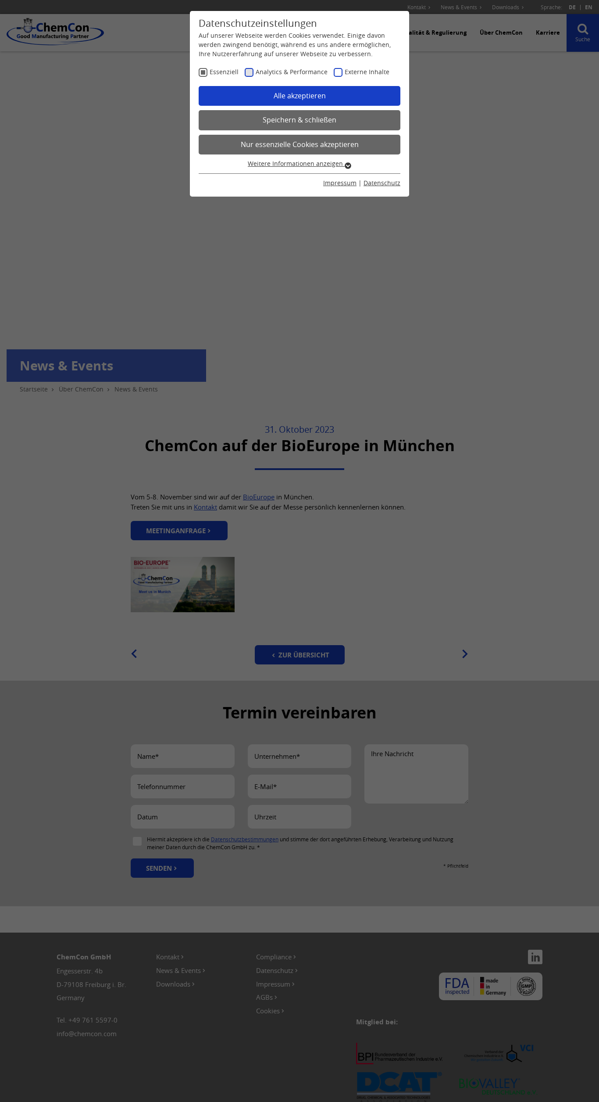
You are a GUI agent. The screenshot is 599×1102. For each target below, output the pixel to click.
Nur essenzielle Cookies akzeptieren (300, 144)
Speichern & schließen (299, 120)
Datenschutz (382, 183)
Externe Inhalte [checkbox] (367, 72)
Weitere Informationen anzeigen (296, 163)
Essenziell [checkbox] (224, 72)
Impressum (340, 183)
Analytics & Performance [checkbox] (292, 72)
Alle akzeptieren (300, 96)
